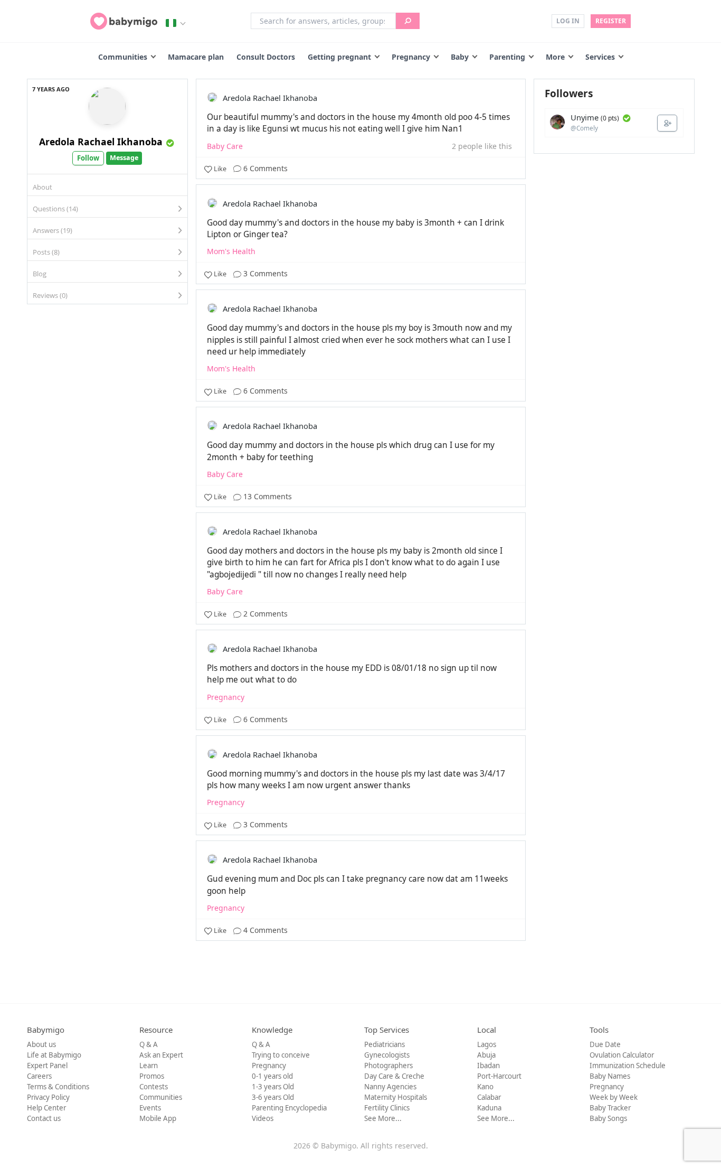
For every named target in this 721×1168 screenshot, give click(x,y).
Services (600, 57)
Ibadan (488, 1065)
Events (150, 1108)
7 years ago (51, 89)
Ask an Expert (161, 1055)
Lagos (486, 1044)
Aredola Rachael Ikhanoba (101, 141)
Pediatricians (384, 1044)
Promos (151, 1076)
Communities (122, 57)
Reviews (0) (50, 295)
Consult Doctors (265, 57)
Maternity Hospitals (395, 1097)
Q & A (148, 1044)
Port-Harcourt (499, 1076)
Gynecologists (387, 1055)
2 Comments (264, 614)
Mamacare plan (196, 57)
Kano (485, 1086)
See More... (383, 1118)
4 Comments (264, 930)
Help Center (46, 1108)
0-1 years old (272, 1076)
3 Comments (264, 273)
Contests (153, 1086)
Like (220, 168)
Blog (39, 273)
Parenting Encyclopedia (289, 1108)
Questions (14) (55, 208)
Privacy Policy (48, 1097)
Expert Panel (47, 1065)
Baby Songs (608, 1118)
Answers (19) (52, 230)
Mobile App (157, 1118)
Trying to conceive (281, 1055)
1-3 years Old (273, 1086)
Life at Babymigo (54, 1055)
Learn (148, 1065)
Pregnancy (411, 57)
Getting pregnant (339, 57)
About (42, 187)
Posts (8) (46, 252)
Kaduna (489, 1108)
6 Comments (264, 168)
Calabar (489, 1097)
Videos (262, 1118)
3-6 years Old (273, 1097)
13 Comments (266, 496)
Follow (88, 158)
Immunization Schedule (628, 1065)
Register (610, 20)
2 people (467, 146)
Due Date (605, 1044)
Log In (568, 20)
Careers (39, 1076)
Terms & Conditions (58, 1086)
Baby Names (610, 1076)
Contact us (44, 1118)
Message (124, 157)
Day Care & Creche (394, 1076)
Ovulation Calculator (622, 1055)
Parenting (507, 57)
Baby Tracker (610, 1108)
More (555, 57)
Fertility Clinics (387, 1108)
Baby (460, 57)
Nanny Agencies (390, 1086)
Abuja (486, 1055)
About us (41, 1044)
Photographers (388, 1065)
